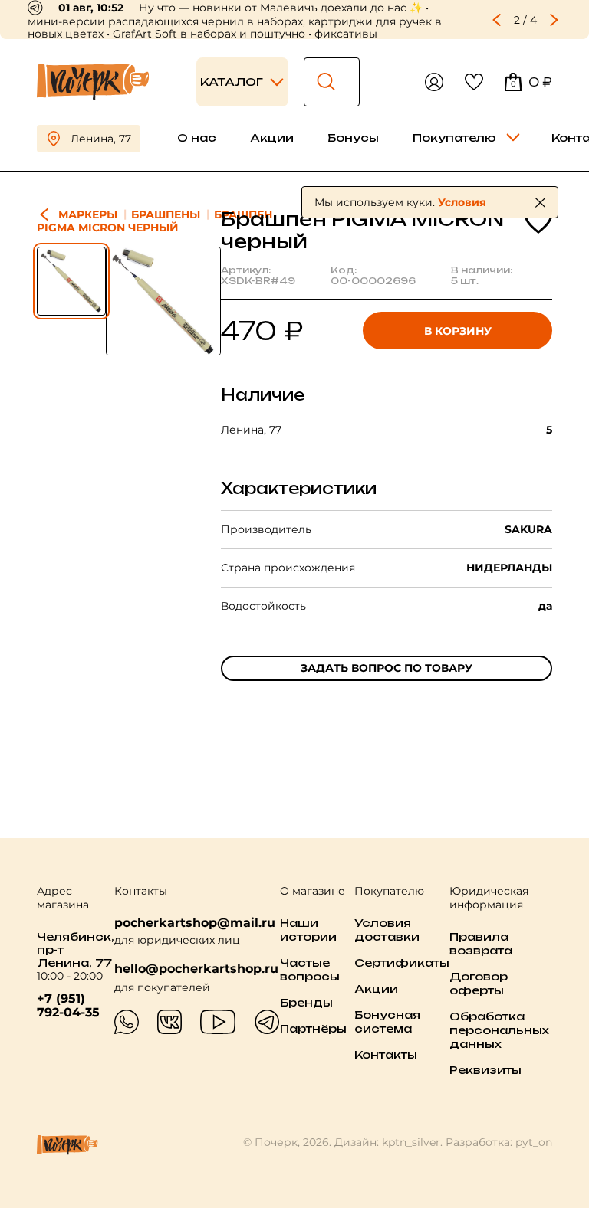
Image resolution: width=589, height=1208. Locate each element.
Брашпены (165, 214)
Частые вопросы (310, 969)
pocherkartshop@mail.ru (194, 922)
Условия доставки (387, 929)
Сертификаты (401, 962)
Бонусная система (387, 1021)
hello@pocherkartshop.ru (196, 969)
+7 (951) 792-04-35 (68, 1005)
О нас (196, 137)
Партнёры (313, 1028)
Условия (462, 202)
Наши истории (308, 929)
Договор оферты (478, 983)
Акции (272, 137)
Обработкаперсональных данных (499, 1030)
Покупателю (454, 137)
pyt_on (533, 1142)
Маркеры (87, 214)
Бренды (306, 1002)
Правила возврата (480, 943)
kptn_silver (411, 1142)
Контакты (385, 1054)
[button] (497, 20)
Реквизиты (485, 1069)
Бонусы (353, 137)
